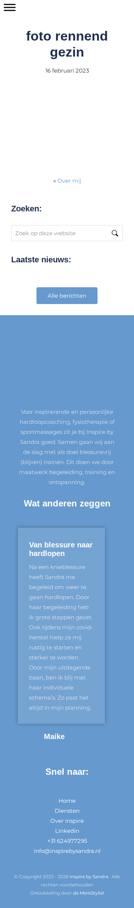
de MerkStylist (88, 893)
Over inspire (67, 820)
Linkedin (67, 830)
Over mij (69, 180)
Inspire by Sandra (89, 876)
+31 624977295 (67, 840)
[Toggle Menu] (10, 7)
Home (67, 800)
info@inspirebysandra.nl (67, 850)
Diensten (67, 810)
